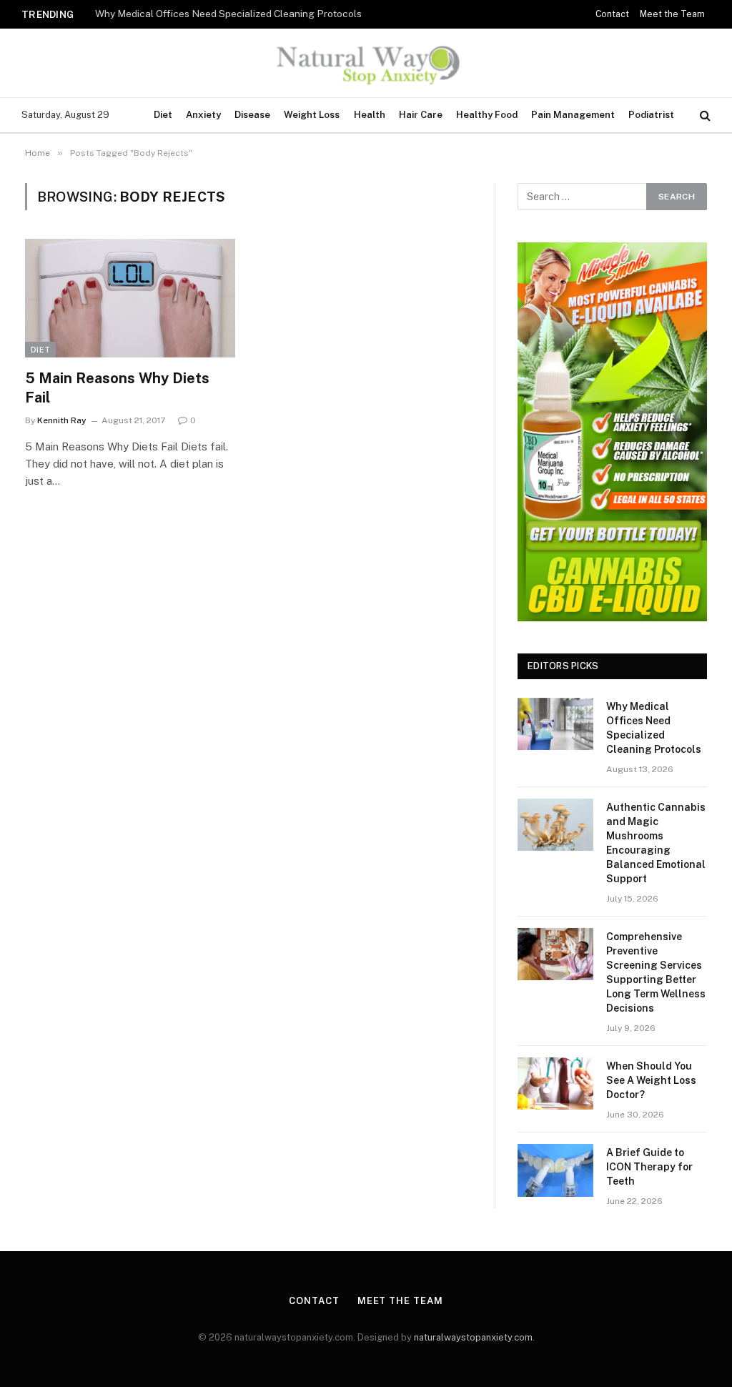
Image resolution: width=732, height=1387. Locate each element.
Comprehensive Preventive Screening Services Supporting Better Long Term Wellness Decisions (656, 972)
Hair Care (420, 114)
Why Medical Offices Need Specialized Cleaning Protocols (653, 728)
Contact (612, 14)
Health (369, 114)
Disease (252, 114)
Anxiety (203, 114)
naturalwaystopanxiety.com (473, 1337)
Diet (163, 114)
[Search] (704, 115)
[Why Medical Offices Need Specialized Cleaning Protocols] (555, 724)
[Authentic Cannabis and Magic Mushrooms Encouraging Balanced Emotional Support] (555, 825)
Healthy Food (487, 114)
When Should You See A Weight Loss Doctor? (651, 1080)
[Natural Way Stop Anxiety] (365, 63)
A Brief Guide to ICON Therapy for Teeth (649, 1167)
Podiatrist (651, 114)
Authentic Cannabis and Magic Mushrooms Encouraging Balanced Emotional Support (238, 13)
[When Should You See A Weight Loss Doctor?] (555, 1083)
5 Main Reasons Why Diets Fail (117, 388)
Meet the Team (672, 14)
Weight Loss (312, 114)
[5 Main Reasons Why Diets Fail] (130, 298)
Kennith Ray (61, 420)
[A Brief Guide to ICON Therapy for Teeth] (555, 1170)
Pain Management (573, 114)
